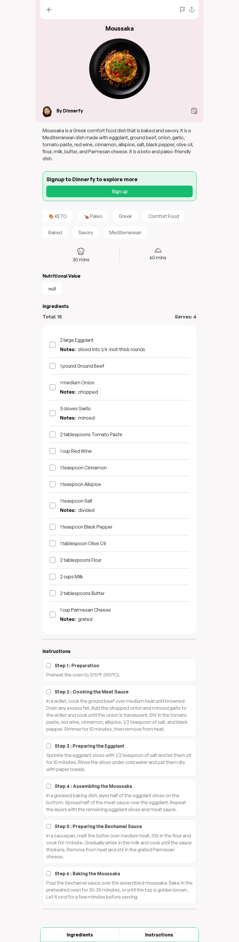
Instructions (159, 935)
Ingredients (80, 935)
